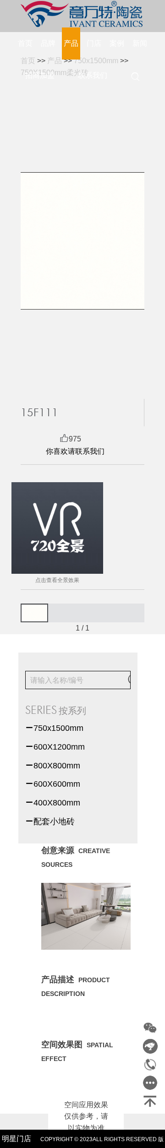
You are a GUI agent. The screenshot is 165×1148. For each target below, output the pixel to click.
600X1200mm (55, 746)
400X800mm (52, 802)
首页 (25, 43)
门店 (94, 43)
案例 (117, 43)
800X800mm (52, 765)
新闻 (139, 43)
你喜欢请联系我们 (75, 451)
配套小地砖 (50, 821)
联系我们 (92, 75)
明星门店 (16, 1139)
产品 (71, 43)
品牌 (48, 43)
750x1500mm (54, 728)
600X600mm (52, 784)
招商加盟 (40, 75)
